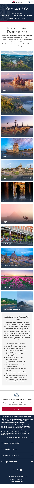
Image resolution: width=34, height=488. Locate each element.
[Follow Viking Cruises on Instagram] (17, 470)
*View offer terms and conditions (17, 437)
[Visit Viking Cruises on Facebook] (13, 470)
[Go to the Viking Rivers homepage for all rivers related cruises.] (17, 2)
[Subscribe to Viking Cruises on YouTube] (21, 470)
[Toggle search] (29, 2)
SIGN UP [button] (17, 409)
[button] (32, 2)
